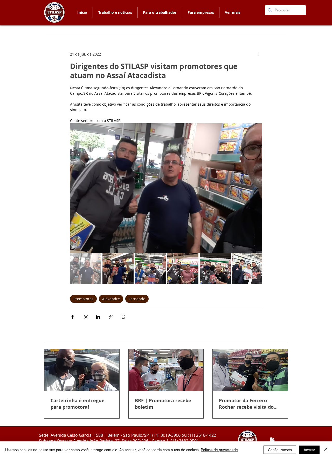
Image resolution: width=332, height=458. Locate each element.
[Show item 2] (118, 268)
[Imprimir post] (123, 316)
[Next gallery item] (256, 188)
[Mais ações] (259, 54)
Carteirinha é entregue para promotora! (78, 403)
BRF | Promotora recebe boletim (163, 403)
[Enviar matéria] (272, 440)
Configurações (280, 449)
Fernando (137, 298)
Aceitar (309, 449)
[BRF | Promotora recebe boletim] (166, 370)
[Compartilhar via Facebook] (72, 316)
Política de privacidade (219, 449)
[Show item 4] (182, 268)
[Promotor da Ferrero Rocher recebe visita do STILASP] (250, 370)
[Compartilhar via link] (110, 316)
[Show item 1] (85, 268)
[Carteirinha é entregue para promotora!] (81, 370)
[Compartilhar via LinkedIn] (97, 316)
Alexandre (111, 298)
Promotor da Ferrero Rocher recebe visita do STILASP (246, 403)
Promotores (83, 298)
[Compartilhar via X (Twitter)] (85, 316)
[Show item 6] (247, 268)
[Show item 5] (215, 268)
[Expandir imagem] (166, 188)
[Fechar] (326, 450)
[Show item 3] (150, 268)
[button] (159, 12)
